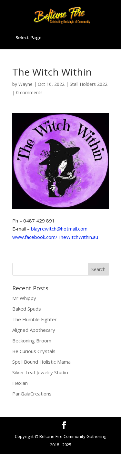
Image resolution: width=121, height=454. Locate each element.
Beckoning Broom (31, 340)
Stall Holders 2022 (88, 84)
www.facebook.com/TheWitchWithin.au (55, 237)
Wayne (25, 84)
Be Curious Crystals (33, 351)
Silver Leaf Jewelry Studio (40, 372)
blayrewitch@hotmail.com (59, 228)
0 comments (29, 92)
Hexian (20, 383)
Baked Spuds (26, 308)
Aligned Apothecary (33, 330)
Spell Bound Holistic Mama (41, 362)
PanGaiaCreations (32, 393)
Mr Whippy (24, 298)
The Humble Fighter (34, 319)
